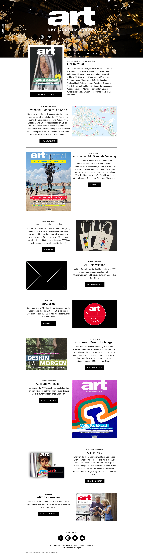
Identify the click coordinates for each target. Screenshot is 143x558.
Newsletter (57, 545)
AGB (82, 545)
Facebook (35, 37)
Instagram (42, 37)
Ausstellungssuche (88, 53)
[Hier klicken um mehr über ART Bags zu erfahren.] (71, 238)
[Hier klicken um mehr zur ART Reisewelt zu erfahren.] (71, 509)
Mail (82, 538)
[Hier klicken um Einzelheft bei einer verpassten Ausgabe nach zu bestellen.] (71, 411)
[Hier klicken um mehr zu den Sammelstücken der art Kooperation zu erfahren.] (71, 468)
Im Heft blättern (46, 94)
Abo (70, 53)
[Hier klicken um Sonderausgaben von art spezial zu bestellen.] (71, 356)
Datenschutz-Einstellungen (71, 548)
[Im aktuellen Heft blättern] (46, 91)
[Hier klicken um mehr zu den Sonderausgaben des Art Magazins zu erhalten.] (71, 183)
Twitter (49, 37)
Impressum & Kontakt (70, 545)
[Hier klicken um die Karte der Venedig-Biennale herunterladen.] (71, 126)
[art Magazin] (71, 19)
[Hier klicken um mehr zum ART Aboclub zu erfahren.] (71, 316)
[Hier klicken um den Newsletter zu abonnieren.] (71, 278)
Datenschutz (90, 545)
